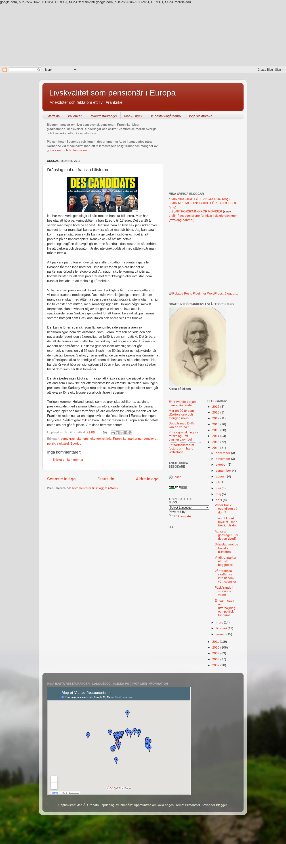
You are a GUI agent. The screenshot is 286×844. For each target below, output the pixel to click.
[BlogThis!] (117, 432)
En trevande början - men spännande (183, 403)
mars (220, 622)
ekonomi (82, 438)
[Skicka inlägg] (105, 432)
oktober (221, 464)
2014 (216, 436)
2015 (216, 430)
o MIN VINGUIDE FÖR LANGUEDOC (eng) (199, 199)
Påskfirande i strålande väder (224, 591)
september (224, 470)
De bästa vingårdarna (165, 116)
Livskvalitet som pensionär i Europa (112, 92)
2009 (216, 653)
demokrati (68, 438)
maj (219, 494)
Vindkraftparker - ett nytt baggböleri (226, 561)
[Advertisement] (143, 35)
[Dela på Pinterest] (130, 432)
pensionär (150, 438)
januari (221, 634)
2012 (216, 448)
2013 (216, 442)
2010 (216, 647)
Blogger (221, 805)
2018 (216, 412)
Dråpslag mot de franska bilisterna (226, 548)
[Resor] (175, 477)
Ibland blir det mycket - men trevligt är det (226, 522)
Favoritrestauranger (102, 116)
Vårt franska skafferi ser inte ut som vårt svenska (225, 576)
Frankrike (119, 438)
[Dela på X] (121, 432)
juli (218, 482)
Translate (184, 516)
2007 (216, 665)
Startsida (53, 116)
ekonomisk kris (100, 438)
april (219, 500)
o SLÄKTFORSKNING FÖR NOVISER (195, 211)
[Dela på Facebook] (126, 432)
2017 (216, 418)
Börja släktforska (200, 116)
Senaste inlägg (61, 479)
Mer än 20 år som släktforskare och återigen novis (181, 414)
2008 (216, 659)
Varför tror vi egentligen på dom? (226, 508)
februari (222, 628)
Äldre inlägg (147, 479)
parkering (135, 438)
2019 (216, 406)
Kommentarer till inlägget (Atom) (95, 488)
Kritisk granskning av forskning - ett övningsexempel (183, 436)
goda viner (54, 150)
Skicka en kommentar (68, 459)
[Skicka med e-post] (113, 432)
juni (219, 488)
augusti (221, 476)
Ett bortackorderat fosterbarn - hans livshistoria (181, 448)
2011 (216, 641)
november (223, 458)
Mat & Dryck (133, 116)
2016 (216, 424)
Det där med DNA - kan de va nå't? (182, 425)
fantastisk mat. (79, 150)
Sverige (76, 443)
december (223, 453)
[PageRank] (178, 488)
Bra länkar (74, 116)
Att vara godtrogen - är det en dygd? (226, 535)
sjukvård (63, 443)
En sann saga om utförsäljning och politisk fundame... (225, 608)
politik (51, 443)
